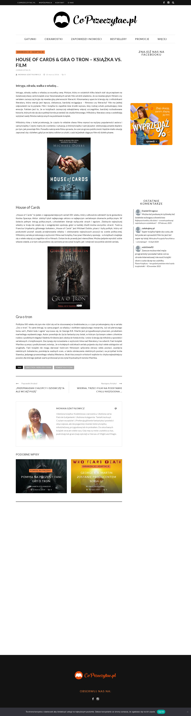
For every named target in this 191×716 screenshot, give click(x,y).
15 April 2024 (153, 242)
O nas (71, 2)
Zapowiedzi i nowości (86, 39)
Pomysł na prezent (40, 470)
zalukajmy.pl (148, 228)
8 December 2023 (154, 266)
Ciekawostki (54, 39)
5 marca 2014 (39, 490)
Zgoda (161, 712)
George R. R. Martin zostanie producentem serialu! (96, 477)
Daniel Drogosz (150, 210)
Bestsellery (118, 39)
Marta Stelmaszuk (41, 486)
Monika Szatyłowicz (29, 74)
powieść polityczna (64, 367)
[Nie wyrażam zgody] (187, 711)
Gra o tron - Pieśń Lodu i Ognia (38, 367)
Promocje (142, 39)
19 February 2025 (165, 223)
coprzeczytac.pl (26, 2)
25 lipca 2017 (95, 490)
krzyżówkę (166, 214)
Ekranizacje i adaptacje (30, 52)
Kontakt (59, 2)
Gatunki (30, 39)
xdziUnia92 (147, 247)
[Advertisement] (151, 172)
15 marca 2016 (52, 74)
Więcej (162, 39)
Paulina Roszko (97, 486)
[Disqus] (69, 542)
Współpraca (45, 2)
